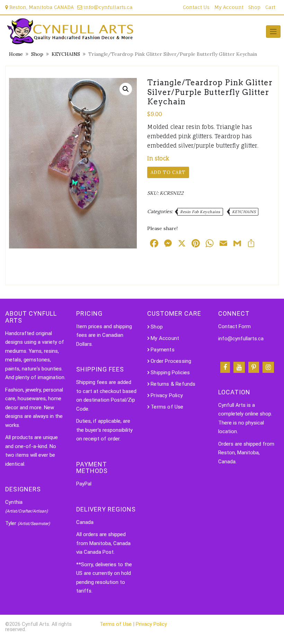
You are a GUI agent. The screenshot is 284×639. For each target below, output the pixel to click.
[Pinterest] (253, 367)
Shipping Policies (170, 372)
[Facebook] (225, 367)
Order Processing (171, 361)
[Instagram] (268, 367)
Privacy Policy (167, 395)
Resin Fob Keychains (200, 211)
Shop (254, 7)
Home (16, 54)
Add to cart (168, 172)
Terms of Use (167, 407)
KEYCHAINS (66, 54)
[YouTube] (239, 367)
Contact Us (196, 7)
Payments (163, 350)
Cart (270, 7)
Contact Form (234, 326)
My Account (228, 7)
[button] (125, 89)
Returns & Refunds (173, 384)
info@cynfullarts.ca (107, 7)
